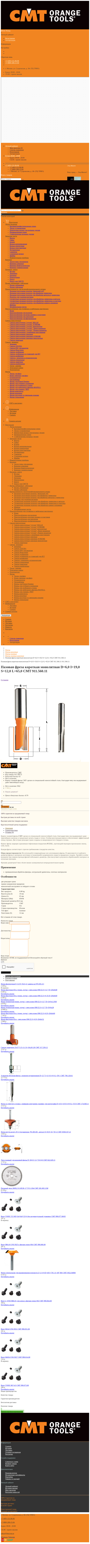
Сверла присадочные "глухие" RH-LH (24, 322)
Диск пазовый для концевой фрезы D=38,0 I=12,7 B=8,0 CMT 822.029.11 (28, 1160)
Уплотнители (15, 370)
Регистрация (10, 38)
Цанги (12, 279)
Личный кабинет (11, 1486)
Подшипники (15, 250)
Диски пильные (11, 224)
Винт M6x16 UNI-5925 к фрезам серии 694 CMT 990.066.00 (23, 1245)
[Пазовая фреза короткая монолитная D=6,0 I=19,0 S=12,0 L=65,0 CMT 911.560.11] (40, 761)
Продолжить (6, 972)
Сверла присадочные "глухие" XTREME (25, 324)
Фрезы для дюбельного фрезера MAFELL (25, 387)
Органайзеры (15, 379)
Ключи (12, 242)
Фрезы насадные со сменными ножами (24, 395)
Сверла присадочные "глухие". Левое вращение (28, 328)
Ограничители (15, 377)
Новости (8, 627)
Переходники (15, 277)
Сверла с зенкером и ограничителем (23, 358)
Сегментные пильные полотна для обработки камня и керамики (34, 303)
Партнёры (9, 1477)
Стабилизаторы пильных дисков (22, 234)
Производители (11, 1473)
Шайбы (12, 256)
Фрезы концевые (16, 393)
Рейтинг (4, 960)
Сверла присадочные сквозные (21, 334)
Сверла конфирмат (17, 356)
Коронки (8, 260)
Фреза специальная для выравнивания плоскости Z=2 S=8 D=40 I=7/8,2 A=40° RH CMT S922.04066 (38, 1273)
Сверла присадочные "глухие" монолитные (26, 326)
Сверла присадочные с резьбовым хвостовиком (27, 332)
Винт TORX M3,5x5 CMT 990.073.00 (15, 1385)
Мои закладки (10, 1490)
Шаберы (13, 305)
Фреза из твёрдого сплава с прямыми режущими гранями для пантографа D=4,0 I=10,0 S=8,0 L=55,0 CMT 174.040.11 (45, 1104)
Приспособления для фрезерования (23, 319)
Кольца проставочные (18, 248)
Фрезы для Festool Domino (19, 381)
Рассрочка (9, 625)
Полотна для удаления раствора (21, 297)
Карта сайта (9, 1466)
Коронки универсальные (19, 267)
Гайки (12, 240)
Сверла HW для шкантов (19, 348)
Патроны (13, 275)
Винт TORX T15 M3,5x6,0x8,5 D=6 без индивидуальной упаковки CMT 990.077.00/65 (33, 1216)
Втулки (12, 271)
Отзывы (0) (9, 832)
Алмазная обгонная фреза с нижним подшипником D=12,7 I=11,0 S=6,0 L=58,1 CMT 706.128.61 (37, 1076)
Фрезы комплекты (16, 391)
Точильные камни (16, 368)
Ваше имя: (5, 923)
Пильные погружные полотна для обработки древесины (31, 293)
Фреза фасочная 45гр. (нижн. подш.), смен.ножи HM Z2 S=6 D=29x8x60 (28, 1013)
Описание (9, 828)
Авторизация (10, 40)
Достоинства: (6, 931)
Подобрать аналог (7, 994)
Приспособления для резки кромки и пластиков (28, 315)
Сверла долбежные (17, 352)
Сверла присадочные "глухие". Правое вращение (28, 330)
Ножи (12, 311)
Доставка (13, 605)
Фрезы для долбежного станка (21, 385)
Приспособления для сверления (21, 317)
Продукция (13, 222)
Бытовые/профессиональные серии (23, 226)
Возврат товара (11, 1464)
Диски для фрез (15, 374)
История (13, 607)
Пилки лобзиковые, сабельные (16, 283)
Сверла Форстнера (17, 350)
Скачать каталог (15, 421)
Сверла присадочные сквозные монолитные (26, 338)
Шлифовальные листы (18, 307)
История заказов (11, 1488)
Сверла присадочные (13, 321)
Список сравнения (17, 150)
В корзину (5, 807)
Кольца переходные (17, 246)
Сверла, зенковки (11, 342)
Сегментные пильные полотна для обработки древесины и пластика (35, 301)
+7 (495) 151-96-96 (12, 61)
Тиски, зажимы (15, 366)
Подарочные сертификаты (15, 1475)
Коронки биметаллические (20, 266)
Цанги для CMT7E (17, 281)
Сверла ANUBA (16, 346)
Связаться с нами (11, 1462)
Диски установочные (18, 228)
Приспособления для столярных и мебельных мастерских (27, 309)
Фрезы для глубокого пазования (22, 383)
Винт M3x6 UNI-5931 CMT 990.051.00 (15, 1329)
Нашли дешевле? (11, 792)
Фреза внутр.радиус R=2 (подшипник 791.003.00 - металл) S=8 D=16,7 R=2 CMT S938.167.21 (36, 1132)
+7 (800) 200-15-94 (12, 63)
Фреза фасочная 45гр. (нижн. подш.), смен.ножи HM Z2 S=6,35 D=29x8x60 (29, 996)
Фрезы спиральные (17, 397)
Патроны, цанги (11, 269)
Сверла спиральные (17, 360)
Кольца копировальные (18, 244)
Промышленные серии (18, 232)
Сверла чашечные (16, 340)
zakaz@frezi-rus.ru (7, 1533)
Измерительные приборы (19, 258)
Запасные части (11, 236)
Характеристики (11, 830)
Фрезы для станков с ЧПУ (19, 389)
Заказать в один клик (9, 809)
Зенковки (13, 344)
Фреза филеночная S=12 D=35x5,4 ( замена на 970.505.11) (22, 984)
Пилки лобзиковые (17, 285)
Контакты (9, 629)
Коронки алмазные (17, 264)
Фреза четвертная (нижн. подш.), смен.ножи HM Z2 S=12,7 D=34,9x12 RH (29, 1002)
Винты (12, 238)
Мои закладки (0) (16, 148)
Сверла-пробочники (17, 364)
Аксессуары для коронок (19, 262)
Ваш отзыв (5, 956)
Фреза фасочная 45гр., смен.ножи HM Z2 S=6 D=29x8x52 (22, 1019)
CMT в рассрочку (15, 403)
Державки (13, 273)
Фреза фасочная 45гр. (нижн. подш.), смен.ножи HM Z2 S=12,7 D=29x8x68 (29, 990)
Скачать (13, 609)
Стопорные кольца (17, 254)
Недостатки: (5, 938)
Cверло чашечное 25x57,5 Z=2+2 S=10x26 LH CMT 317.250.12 (24, 1047)
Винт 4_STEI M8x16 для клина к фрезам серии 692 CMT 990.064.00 (26, 1301)
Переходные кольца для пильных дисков (25, 230)
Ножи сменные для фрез (19, 376)
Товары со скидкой (12, 1479)
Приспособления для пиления (21, 313)
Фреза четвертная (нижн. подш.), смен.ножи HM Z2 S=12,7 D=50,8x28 (27, 1007)
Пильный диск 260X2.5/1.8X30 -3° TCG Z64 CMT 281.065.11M (24, 1188)
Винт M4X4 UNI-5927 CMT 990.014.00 (15, 1357)
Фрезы (7, 372)
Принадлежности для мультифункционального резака (25, 289)
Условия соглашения (13, 1452)
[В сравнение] (13, 807)
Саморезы (13, 252)
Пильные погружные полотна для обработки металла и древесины (35, 295)
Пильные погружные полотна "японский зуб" (27, 291)
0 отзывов (4, 680)
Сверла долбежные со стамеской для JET (25, 354)
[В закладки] (10, 807)
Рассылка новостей (12, 1492)
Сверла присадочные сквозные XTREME (25, 336)
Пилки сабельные (16, 287)
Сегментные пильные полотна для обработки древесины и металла (35, 299)
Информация (14, 409)
